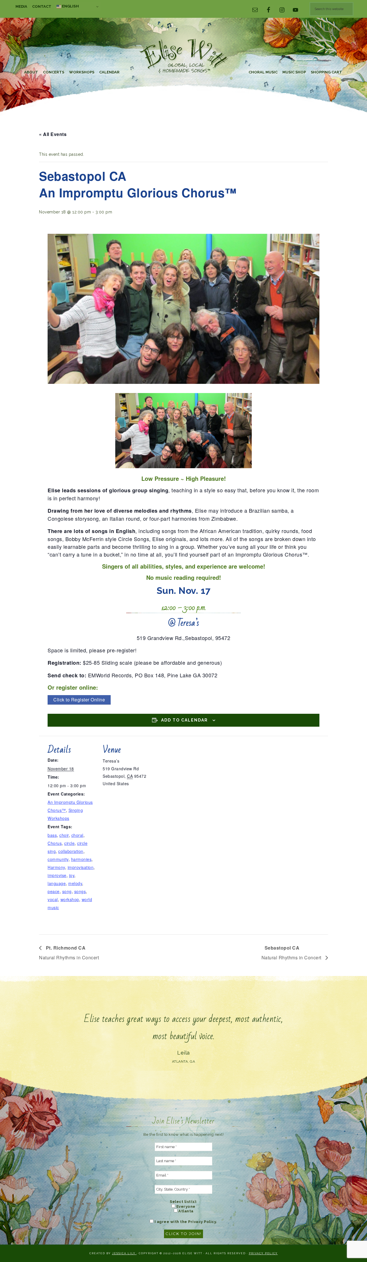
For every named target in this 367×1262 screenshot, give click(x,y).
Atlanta (185, 1211)
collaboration (70, 851)
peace (54, 891)
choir (64, 835)
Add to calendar (184, 720)
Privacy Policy (263, 1253)
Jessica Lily (124, 1253)
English (70, 6)
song (67, 891)
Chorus (55, 843)
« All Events (53, 134)
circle (69, 843)
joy (72, 875)
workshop (69, 899)
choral (77, 835)
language (57, 883)
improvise (57, 875)
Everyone (185, 1206)
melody (75, 883)
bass (52, 835)
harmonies (81, 859)
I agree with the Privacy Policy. (185, 1222)
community (58, 859)
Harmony (56, 867)
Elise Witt (183, 57)
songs (80, 891)
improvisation (81, 867)
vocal (53, 899)
